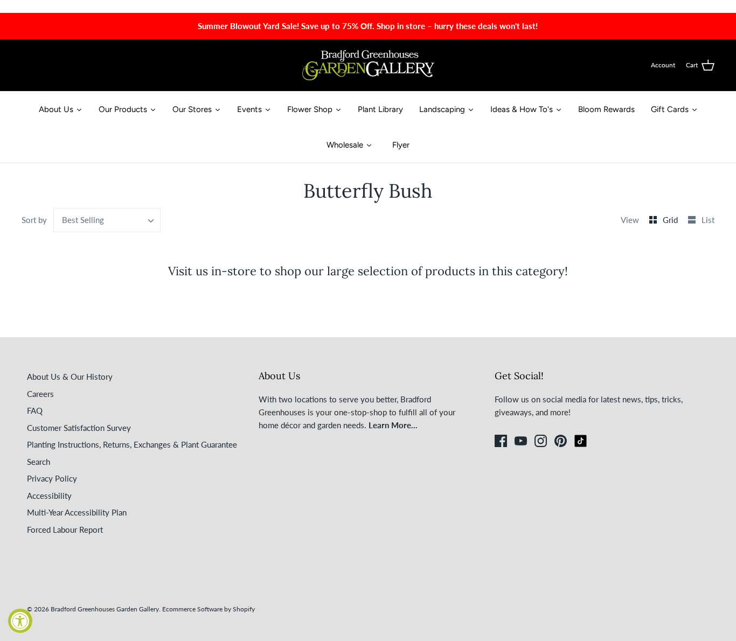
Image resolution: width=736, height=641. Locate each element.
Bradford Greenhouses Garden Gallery (105, 609)
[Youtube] (521, 441)
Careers (40, 394)
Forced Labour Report (65, 529)
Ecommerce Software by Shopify (208, 609)
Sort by (34, 220)
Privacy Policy (52, 478)
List (708, 220)
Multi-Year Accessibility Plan (77, 512)
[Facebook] (501, 441)
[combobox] (107, 220)
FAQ (35, 410)
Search (38, 461)
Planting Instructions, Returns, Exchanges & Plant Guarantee (132, 444)
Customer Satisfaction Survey (79, 428)
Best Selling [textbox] (83, 220)
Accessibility (49, 495)
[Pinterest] (560, 441)
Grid (671, 220)
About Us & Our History (70, 376)
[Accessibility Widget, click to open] (20, 621)
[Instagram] (540, 441)
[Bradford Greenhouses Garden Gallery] (368, 65)
